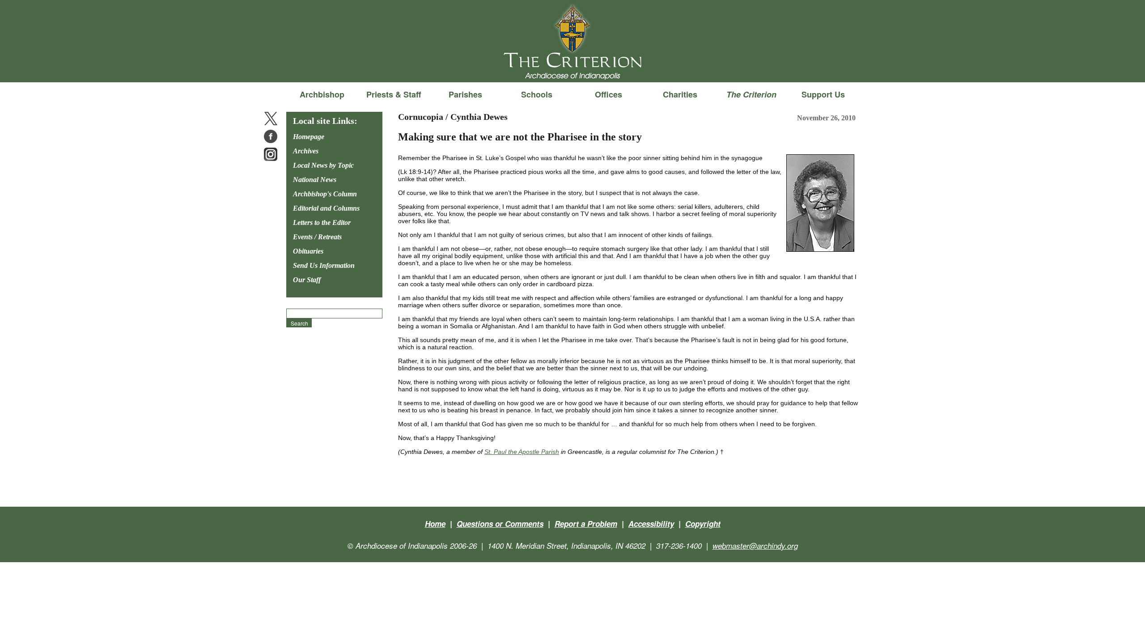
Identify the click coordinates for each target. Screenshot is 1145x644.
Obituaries (308, 251)
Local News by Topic (323, 165)
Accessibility (651, 523)
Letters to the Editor (322, 222)
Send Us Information (324, 265)
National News (314, 179)
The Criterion (572, 67)
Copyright (703, 523)
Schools (536, 94)
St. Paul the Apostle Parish (521, 451)
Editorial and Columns (326, 208)
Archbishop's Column (325, 194)
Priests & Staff (393, 94)
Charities (680, 94)
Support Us (823, 94)
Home (435, 523)
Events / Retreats (317, 237)
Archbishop (322, 94)
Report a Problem (586, 523)
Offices (608, 94)
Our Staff (307, 280)
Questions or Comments (500, 523)
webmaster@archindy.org (755, 545)
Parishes (465, 94)
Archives (305, 151)
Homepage (308, 136)
